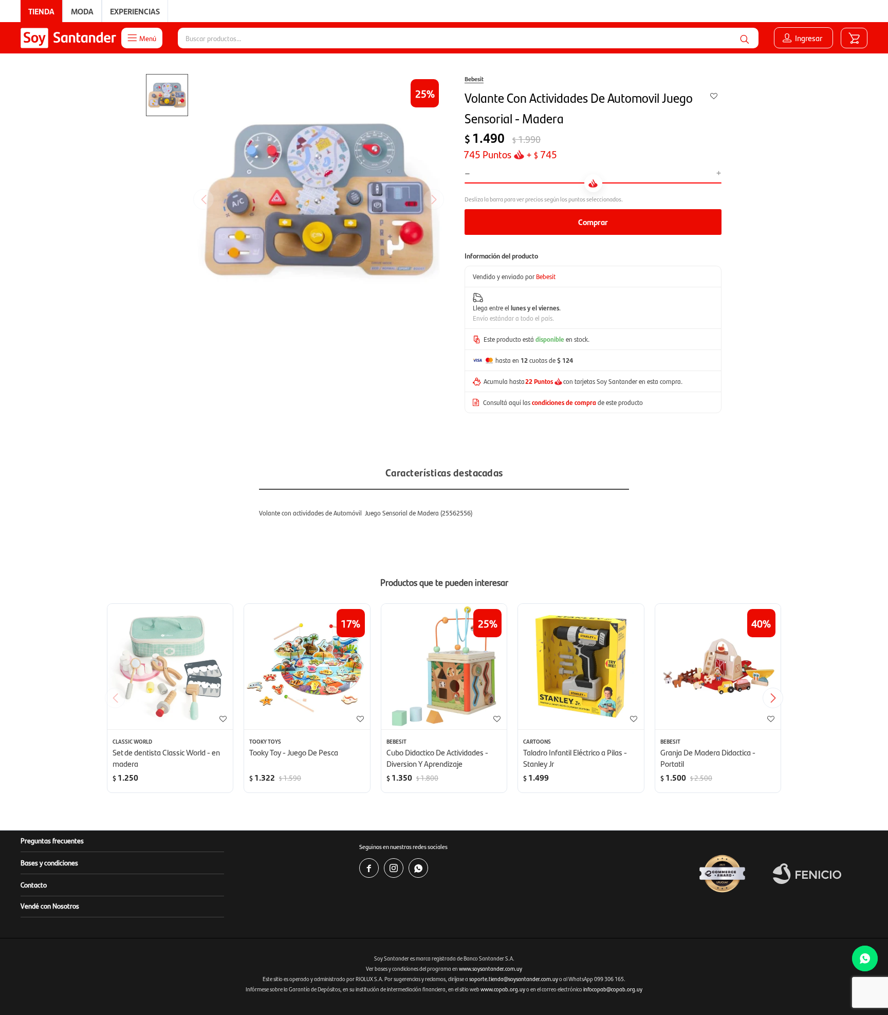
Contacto (34, 884)
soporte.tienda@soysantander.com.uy (513, 979)
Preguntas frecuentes (52, 840)
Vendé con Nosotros (50, 905)
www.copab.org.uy (502, 989)
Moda (82, 11)
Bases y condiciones (49, 862)
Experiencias (135, 11)
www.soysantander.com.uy (490, 968)
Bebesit (474, 78)
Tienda (41, 11)
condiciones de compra (564, 402)
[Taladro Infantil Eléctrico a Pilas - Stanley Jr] (580, 666)
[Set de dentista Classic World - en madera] (170, 666)
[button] (744, 38)
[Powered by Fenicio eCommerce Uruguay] (807, 873)
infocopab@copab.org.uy (612, 989)
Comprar (593, 222)
